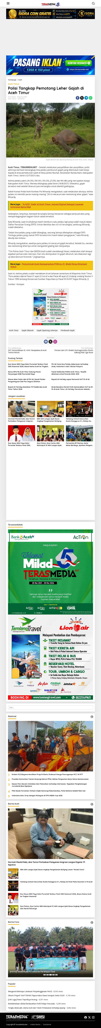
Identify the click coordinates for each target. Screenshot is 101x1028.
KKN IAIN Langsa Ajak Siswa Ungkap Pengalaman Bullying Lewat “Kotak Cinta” (49, 420)
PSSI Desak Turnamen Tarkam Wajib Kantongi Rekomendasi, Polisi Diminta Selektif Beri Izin (48, 791)
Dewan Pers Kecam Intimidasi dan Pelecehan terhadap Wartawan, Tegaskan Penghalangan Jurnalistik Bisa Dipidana (49, 785)
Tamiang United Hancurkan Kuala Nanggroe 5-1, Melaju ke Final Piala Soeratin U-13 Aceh (78, 420)
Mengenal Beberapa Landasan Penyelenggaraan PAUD (30, 991)
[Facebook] (46, 342)
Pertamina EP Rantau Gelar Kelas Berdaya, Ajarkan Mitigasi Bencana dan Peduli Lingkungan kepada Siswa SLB (79, 444)
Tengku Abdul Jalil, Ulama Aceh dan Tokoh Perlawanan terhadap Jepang (36, 1008)
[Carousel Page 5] (56, 974)
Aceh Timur (13, 84)
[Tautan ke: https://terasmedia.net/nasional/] (91, 716)
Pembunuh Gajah (68, 330)
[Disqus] (50, 486)
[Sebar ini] (77, 98)
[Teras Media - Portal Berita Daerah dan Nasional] (51, 4)
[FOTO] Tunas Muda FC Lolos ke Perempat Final (32, 971)
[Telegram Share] (86, 98)
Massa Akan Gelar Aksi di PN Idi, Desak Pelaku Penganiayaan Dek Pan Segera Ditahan (26, 380)
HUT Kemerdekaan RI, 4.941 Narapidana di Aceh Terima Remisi (27, 350)
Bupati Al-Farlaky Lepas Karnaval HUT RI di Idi (70, 379)
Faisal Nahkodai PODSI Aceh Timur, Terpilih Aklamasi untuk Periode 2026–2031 (68, 373)
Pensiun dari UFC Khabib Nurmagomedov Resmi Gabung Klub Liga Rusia (73, 350)
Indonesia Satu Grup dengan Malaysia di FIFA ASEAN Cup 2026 (37, 795)
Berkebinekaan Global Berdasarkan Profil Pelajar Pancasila (31, 1003)
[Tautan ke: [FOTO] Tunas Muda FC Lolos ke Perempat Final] (50, 952)
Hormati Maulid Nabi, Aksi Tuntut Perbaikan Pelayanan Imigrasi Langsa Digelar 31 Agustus (21, 420)
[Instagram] (55, 342)
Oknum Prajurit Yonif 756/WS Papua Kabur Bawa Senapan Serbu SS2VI (36, 995)
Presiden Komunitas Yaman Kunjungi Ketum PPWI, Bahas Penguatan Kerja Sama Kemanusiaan (50, 779)
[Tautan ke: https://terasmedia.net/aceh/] (91, 804)
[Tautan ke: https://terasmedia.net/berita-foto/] (91, 922)
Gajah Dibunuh (28, 330)
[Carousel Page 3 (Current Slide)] (50, 974)
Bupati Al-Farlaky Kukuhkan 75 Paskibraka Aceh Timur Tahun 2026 (27, 388)
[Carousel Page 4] (53, 974)
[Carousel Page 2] (47, 974)
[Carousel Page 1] (44, 974)
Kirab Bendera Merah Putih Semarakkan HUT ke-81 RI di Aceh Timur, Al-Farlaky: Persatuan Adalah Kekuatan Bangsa (72, 388)
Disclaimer (47, 1024)
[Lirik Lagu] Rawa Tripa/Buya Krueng (22, 999)
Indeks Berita (35, 1024)
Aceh (9, 99)
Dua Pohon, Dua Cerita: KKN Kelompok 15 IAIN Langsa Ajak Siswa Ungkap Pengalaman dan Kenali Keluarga (50, 444)
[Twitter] (50, 342)
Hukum (14, 99)
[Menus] (8, 3)
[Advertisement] (50, 38)
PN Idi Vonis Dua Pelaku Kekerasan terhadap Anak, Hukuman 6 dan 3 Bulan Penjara (69, 365)
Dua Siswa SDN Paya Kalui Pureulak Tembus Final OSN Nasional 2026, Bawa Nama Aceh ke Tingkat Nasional (28, 365)
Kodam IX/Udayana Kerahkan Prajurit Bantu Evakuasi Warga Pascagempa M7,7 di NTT (47, 774)
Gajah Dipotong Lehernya (47, 330)
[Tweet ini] (82, 98)
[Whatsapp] (90, 98)
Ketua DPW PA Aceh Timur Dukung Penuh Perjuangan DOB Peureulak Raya (24, 373)
